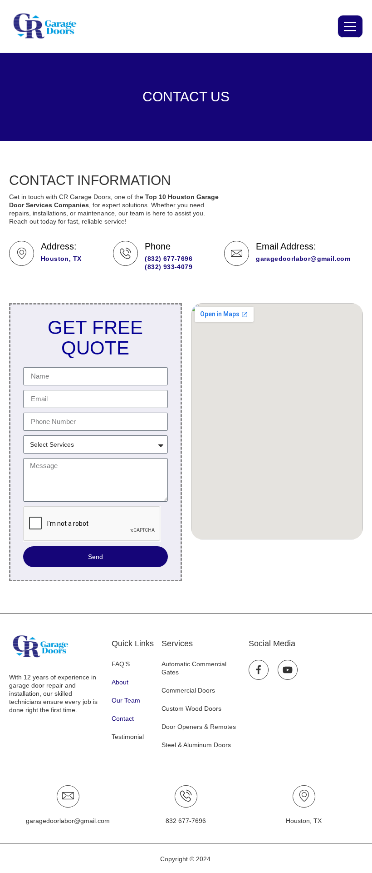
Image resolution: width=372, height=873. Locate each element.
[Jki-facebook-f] (259, 670)
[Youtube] (288, 670)
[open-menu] (350, 26)
